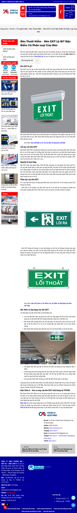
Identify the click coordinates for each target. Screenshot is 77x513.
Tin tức (12, 29)
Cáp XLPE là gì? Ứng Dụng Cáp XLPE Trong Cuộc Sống (63, 450)
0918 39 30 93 (72, 7)
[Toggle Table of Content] (36, 60)
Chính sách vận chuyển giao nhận (63, 508)
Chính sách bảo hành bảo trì (44, 508)
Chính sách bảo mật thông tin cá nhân (31, 511)
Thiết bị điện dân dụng (8, 58)
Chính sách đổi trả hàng (28, 508)
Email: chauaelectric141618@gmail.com (39, 14)
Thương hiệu (58, 22)
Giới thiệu (15, 22)
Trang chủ (6, 22)
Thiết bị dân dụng (45, 22)
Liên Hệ (72, 1)
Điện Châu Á (53, 431)
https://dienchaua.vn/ (56, 428)
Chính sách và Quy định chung (12, 508)
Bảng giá (70, 22)
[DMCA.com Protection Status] (46, 466)
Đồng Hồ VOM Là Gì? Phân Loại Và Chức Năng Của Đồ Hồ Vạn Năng (34, 450)
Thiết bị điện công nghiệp (9, 50)
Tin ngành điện (22, 29)
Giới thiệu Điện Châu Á (60, 1)
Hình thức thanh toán (49, 511)
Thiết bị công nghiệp (28, 22)
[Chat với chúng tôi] (73, 505)
